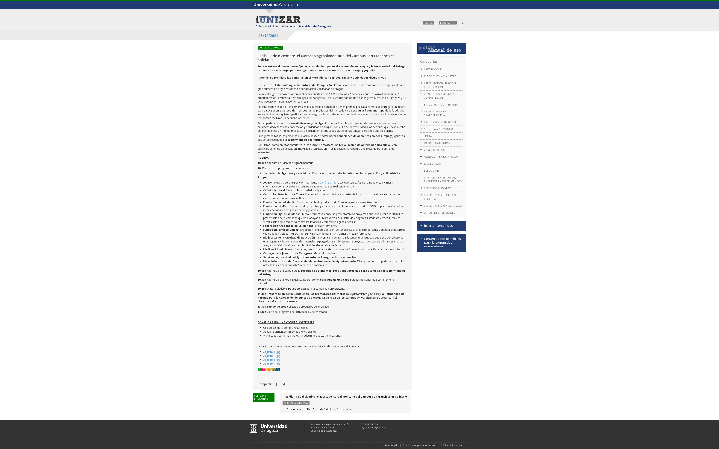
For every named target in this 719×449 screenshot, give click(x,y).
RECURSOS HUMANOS (438, 188)
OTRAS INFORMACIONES (439, 212)
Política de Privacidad (452, 445)
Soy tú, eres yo (327, 182)
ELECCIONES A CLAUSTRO (440, 76)
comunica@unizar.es (376, 427)
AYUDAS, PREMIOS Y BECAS (441, 156)
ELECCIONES (432, 170)
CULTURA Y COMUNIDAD (440, 129)
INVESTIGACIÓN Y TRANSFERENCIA (435, 113)
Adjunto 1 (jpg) (272, 352)
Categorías (429, 61)
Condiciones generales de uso (419, 445)
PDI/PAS (428, 23)
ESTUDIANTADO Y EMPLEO (441, 104)
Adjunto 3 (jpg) (272, 359)
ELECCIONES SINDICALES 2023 (443, 205)
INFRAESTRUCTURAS (437, 143)
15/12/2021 (268, 35)
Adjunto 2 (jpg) (272, 356)
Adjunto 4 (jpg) (272, 363)
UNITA (428, 136)
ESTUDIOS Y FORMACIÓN (440, 122)
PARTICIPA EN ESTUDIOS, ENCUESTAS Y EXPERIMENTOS (443, 179)
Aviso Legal (391, 445)
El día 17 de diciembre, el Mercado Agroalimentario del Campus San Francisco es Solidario (346, 396)
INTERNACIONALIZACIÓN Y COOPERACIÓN (441, 85)
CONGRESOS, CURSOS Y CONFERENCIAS (439, 95)
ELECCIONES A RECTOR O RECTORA (440, 197)
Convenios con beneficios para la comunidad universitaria (442, 242)
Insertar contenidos (438, 225)
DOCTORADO (432, 163)
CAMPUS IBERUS (434, 150)
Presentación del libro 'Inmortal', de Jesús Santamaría (318, 409)
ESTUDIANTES (448, 23)
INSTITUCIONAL (434, 69)
